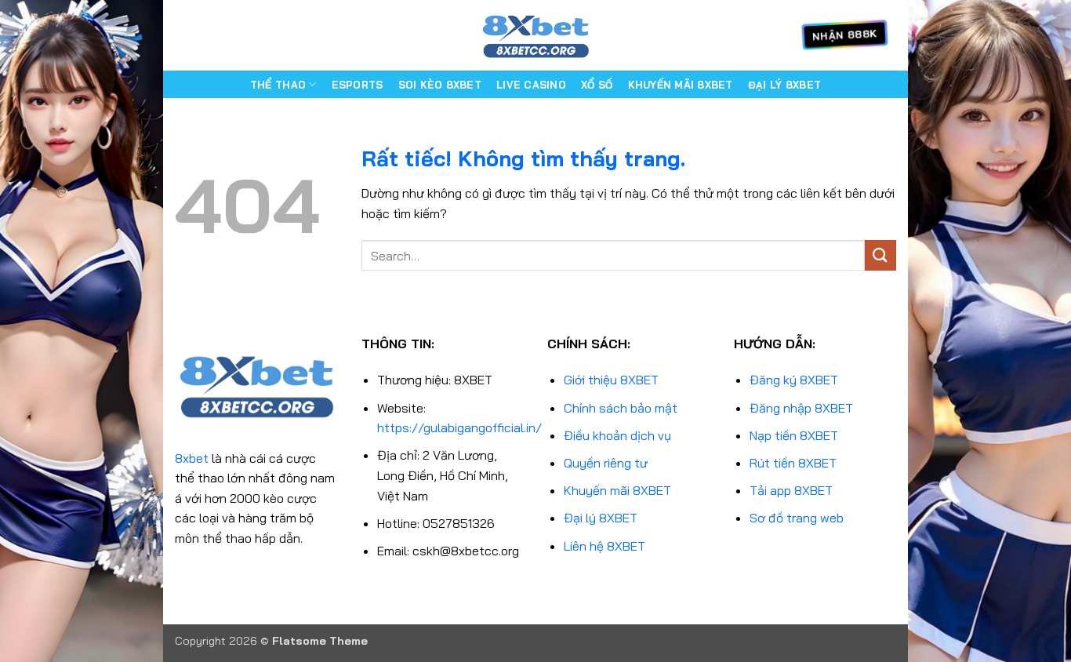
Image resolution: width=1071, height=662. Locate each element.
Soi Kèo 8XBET (439, 84)
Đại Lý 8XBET (784, 84)
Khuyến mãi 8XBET (617, 490)
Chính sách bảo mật (620, 408)
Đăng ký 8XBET (794, 379)
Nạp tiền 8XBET (794, 435)
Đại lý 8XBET (600, 518)
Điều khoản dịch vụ (617, 435)
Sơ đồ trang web (797, 518)
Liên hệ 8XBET (604, 546)
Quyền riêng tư (606, 463)
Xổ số (596, 84)
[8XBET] (535, 35)
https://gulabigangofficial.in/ (459, 427)
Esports (357, 84)
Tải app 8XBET (791, 490)
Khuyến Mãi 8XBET (680, 84)
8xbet (192, 458)
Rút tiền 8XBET (793, 463)
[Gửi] (880, 255)
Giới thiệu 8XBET (611, 379)
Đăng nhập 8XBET (801, 408)
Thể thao (278, 84)
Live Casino (531, 84)
